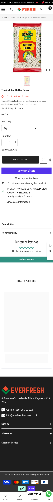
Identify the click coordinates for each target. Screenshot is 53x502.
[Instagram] (9, 465)
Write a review (26, 259)
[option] (26, 48)
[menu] (3, 9)
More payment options (26, 178)
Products (14, 17)
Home (4, 17)
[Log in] (41, 9)
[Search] (11, 9)
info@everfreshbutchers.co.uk (21, 415)
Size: (6, 121)
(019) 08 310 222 (24, 410)
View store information (18, 202)
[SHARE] (49, 160)
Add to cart (20, 159)
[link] (43, 160)
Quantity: (6, 136)
